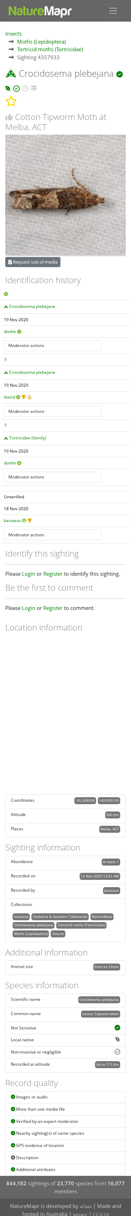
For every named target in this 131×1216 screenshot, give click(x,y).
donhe (10, 331)
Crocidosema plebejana (32, 306)
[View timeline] (25, 87)
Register (53, 573)
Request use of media (35, 262)
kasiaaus (12, 520)
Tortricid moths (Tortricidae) (50, 49)
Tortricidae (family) (27, 438)
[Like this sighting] (9, 117)
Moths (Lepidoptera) (41, 41)
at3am (86, 1206)
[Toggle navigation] (113, 10)
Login (28, 573)
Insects (13, 33)
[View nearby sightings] (34, 87)
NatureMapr (102, 916)
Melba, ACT (109, 828)
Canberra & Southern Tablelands (60, 916)
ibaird (9, 397)
